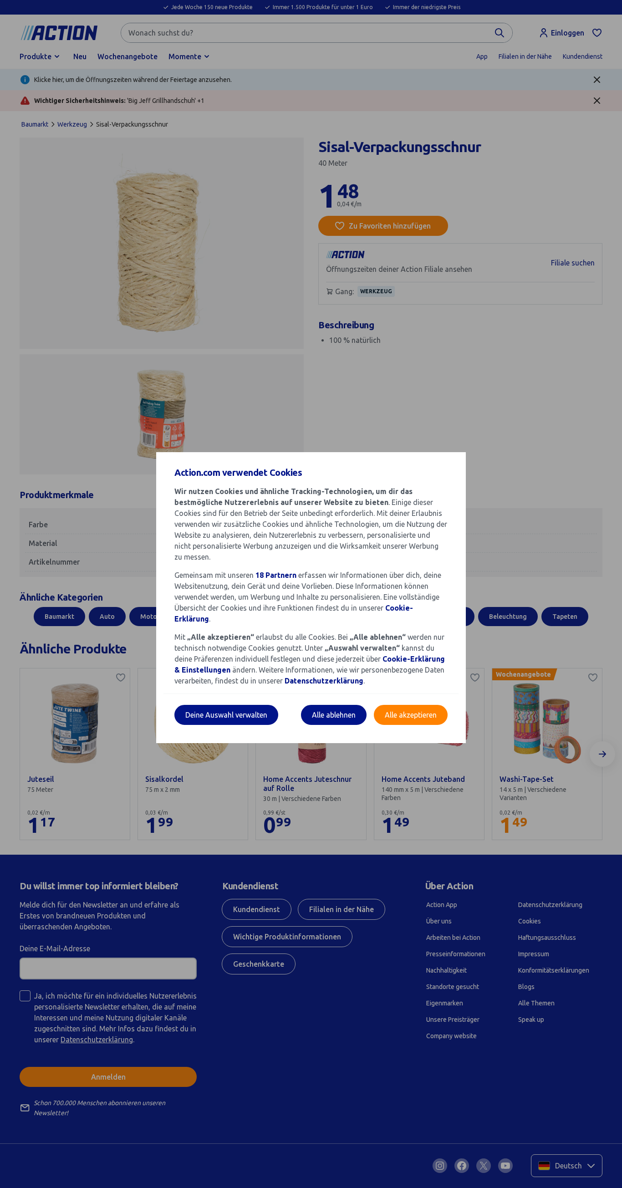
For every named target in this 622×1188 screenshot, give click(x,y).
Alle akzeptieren (411, 715)
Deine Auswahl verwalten (226, 715)
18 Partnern (275, 575)
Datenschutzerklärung (324, 681)
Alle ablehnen (334, 715)
